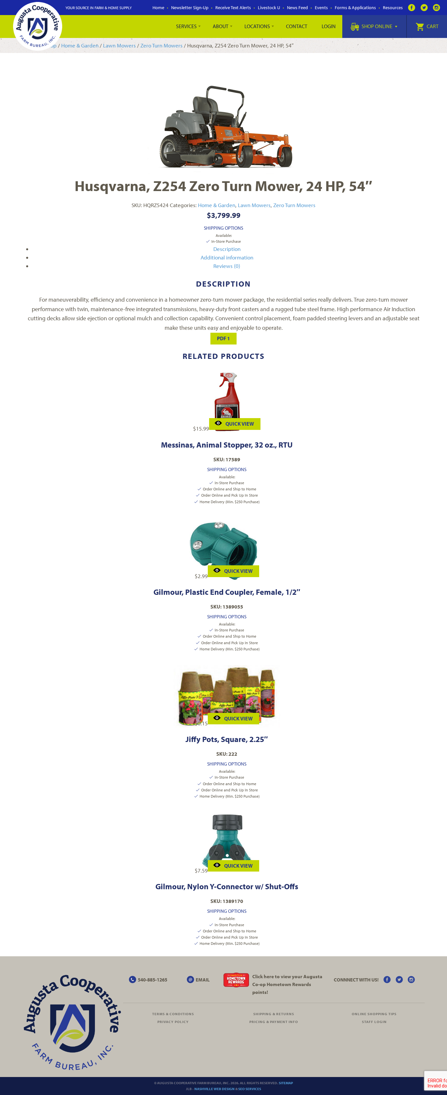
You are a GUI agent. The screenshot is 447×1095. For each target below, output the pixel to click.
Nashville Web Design (214, 1088)
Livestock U (269, 7)
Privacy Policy (173, 1021)
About (220, 26)
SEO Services (249, 1088)
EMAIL (203, 980)
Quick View (239, 423)
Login (329, 26)
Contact (296, 26)
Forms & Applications (355, 7)
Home (158, 7)
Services (186, 26)
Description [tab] (227, 248)
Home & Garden (79, 45)
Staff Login (374, 1021)
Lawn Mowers (119, 45)
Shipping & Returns (273, 1014)
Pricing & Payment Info (273, 1021)
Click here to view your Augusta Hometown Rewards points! (287, 984)
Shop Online (377, 26)
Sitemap (286, 1083)
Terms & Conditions (173, 1014)
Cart (432, 26)
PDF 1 (223, 338)
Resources (393, 7)
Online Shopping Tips (374, 1014)
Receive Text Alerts (233, 7)
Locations (257, 26)
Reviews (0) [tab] (226, 265)
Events (321, 7)
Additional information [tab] (227, 257)
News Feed (297, 7)
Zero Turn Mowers (161, 45)
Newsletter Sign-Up (189, 7)
